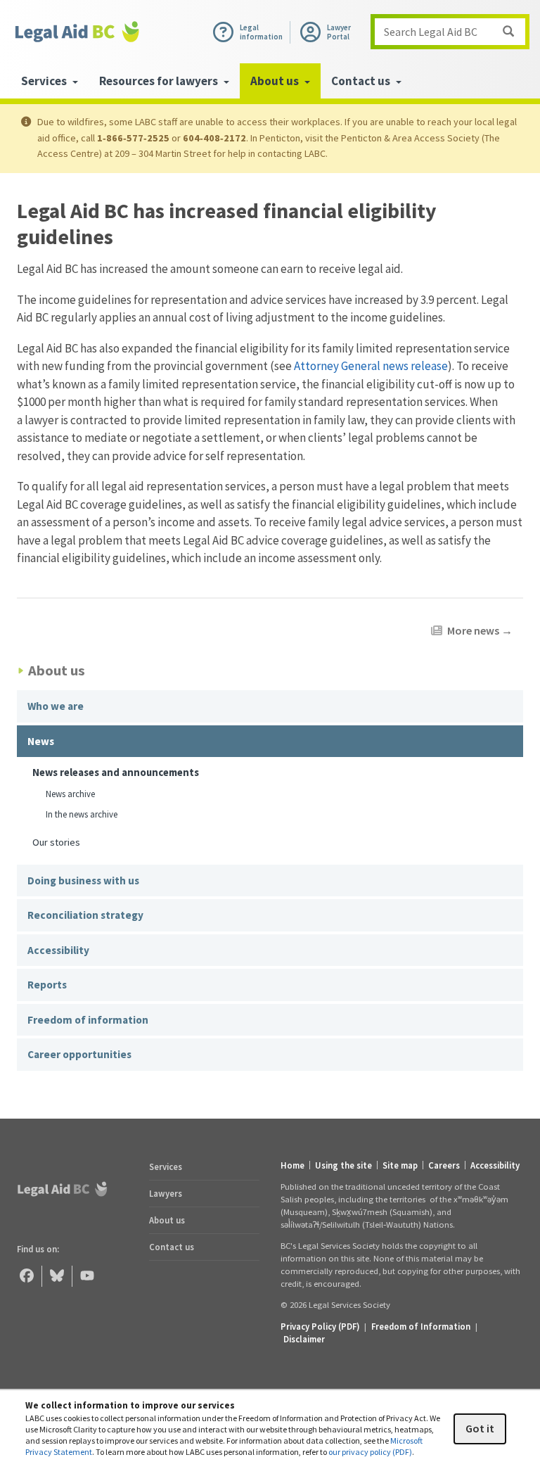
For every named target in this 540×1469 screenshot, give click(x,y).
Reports (47, 984)
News (40, 741)
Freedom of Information (420, 1326)
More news (480, 630)
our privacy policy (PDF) (370, 1451)
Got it (479, 1428)
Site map (400, 1165)
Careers (444, 1165)
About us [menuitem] (275, 81)
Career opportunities (79, 1054)
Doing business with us (83, 880)
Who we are (55, 706)
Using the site (343, 1165)
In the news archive (81, 814)
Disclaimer (304, 1338)
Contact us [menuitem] (361, 81)
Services (165, 1166)
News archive (70, 794)
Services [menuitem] (45, 81)
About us (167, 1220)
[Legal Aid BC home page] (77, 31)
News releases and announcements (115, 772)
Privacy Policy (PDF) (320, 1326)
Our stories (56, 841)
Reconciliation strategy (85, 915)
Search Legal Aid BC (430, 32)
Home (292, 1165)
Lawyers (165, 1193)
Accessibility (58, 950)
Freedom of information (87, 1019)
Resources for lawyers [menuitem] (159, 81)
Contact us (171, 1246)
